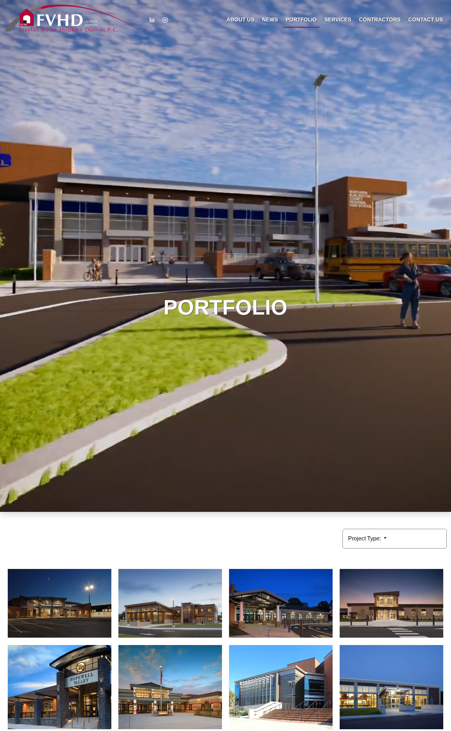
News (270, 20)
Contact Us (425, 20)
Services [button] (338, 20)
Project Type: (365, 538)
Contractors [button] (380, 20)
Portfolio (301, 20)
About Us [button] (240, 20)
